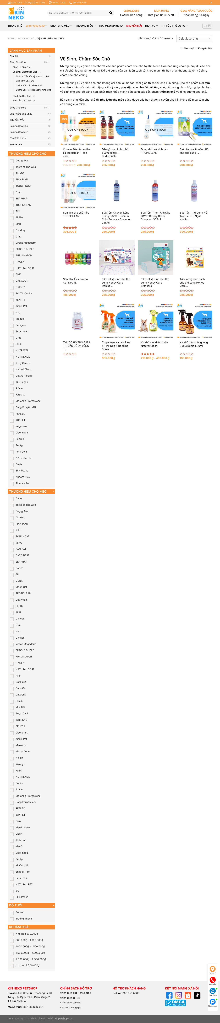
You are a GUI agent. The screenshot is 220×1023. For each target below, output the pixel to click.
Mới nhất (189, 48)
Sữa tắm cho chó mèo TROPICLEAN (76, 214)
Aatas (19, 498)
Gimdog (20, 230)
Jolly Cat (21, 840)
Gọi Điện (212, 984)
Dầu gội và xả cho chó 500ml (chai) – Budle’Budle (115, 153)
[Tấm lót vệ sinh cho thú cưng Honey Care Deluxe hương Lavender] (117, 257)
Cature (19, 568)
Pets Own (21, 451)
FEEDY (20, 217)
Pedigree (21, 325)
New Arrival (15, 144)
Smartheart (22, 331)
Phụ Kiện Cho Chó (22, 96)
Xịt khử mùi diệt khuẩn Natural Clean (154, 344)
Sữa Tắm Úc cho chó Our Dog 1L (75, 280)
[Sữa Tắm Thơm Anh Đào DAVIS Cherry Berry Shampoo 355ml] (155, 191)
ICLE (18, 530)
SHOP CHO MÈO (60, 25)
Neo (18, 631)
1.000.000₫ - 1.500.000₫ (30, 946)
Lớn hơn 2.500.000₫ (28, 965)
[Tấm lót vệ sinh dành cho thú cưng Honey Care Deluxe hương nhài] (194, 257)
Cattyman (21, 599)
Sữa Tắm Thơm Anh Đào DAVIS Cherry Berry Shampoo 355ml (155, 216)
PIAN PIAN (22, 179)
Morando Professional (28, 400)
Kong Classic (23, 363)
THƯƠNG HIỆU (84, 25)
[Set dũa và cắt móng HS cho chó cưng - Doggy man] (194, 127)
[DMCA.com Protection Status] (175, 1003)
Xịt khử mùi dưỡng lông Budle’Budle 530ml (194, 344)
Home (11, 38)
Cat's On (20, 688)
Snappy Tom (23, 871)
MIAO (19, 542)
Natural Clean (23, 369)
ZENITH (20, 299)
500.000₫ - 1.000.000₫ (29, 940)
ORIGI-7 (20, 287)
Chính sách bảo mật (70, 1002)
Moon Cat (21, 586)
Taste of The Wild (26, 166)
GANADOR (22, 280)
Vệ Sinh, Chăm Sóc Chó (25, 71)
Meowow (21, 745)
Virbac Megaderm (26, 242)
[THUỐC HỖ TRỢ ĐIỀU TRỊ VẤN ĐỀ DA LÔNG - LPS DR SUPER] (78, 321)
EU (17, 574)
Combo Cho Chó (18, 125)
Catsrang (21, 694)
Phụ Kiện (14, 56)
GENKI (19, 580)
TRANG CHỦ (15, 25)
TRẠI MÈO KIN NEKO (111, 25)
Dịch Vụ (150, 25)
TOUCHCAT (22, 536)
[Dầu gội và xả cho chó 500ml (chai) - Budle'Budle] (117, 127)
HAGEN (20, 261)
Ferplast (20, 394)
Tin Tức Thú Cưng (173, 25)
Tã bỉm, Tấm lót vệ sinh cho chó (32, 76)
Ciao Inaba (22, 432)
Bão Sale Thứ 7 (17, 138)
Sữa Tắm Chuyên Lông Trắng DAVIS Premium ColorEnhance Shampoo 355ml (116, 217)
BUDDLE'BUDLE (25, 249)
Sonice (19, 783)
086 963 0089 (131, 993)
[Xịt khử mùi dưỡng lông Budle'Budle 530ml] (194, 321)
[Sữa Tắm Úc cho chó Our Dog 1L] (78, 257)
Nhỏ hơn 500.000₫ (27, 933)
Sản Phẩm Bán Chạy (20, 113)
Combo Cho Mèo (18, 131)
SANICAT (21, 549)
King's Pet (21, 305)
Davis (19, 464)
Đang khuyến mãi (26, 802)
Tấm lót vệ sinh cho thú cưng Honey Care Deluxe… (116, 282)
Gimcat (20, 618)
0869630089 (131, 11)
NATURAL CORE (25, 268)
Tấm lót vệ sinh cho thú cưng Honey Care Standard (155, 282)
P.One (19, 388)
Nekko (19, 757)
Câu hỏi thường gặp (70, 1007)
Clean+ (20, 833)
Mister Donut (23, 751)
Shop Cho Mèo (17, 107)
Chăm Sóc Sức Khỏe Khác (29, 85)
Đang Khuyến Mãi (26, 407)
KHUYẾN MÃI (134, 25)
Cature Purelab (24, 375)
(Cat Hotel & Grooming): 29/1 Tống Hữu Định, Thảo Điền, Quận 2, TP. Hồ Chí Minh (30, 997)
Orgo (18, 337)
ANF (18, 274)
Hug (18, 312)
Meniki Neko (23, 827)
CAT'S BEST (22, 555)
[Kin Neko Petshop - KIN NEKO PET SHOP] (25, 13)
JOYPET (20, 419)
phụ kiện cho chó (132, 87)
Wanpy (20, 764)
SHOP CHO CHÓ (35, 25)
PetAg (19, 445)
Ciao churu (22, 732)
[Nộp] (111, 13)
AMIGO (20, 173)
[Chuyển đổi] (49, 62)
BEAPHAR (21, 198)
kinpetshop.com (64, 1018)
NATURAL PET (24, 457)
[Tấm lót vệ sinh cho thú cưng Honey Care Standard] (155, 257)
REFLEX (20, 413)
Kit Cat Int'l (22, 865)
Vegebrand (22, 426)
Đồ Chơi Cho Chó (22, 67)
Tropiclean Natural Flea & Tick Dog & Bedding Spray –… (116, 346)
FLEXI (19, 343)
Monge (20, 318)
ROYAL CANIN (24, 293)
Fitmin (19, 700)
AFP (18, 211)
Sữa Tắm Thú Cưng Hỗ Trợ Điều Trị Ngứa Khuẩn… (193, 216)
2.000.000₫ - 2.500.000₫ (31, 959)
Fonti (18, 192)
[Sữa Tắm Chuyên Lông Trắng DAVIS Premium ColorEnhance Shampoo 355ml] (117, 191)
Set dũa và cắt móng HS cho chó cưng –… (194, 151)
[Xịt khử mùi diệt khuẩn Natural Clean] (155, 321)
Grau (18, 236)
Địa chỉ (213, 973)
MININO (20, 707)
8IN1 (18, 223)
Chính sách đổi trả (70, 997)
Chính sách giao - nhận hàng (75, 992)
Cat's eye (21, 681)
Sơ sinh (20, 912)
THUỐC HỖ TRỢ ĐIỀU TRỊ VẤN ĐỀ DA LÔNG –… (76, 346)
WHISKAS (21, 719)
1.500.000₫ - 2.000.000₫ (30, 952)
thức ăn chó (167, 91)
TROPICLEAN (23, 204)
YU (17, 890)
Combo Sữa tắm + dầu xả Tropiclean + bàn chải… (76, 153)
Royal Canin (22, 713)
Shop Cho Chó (26, 38)
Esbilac (20, 438)
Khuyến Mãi (205, 48)
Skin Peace (22, 470)
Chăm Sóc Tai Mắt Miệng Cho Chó (33, 90)
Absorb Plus (23, 476)
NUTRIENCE (23, 356)
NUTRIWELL (23, 350)
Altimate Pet (23, 483)
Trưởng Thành (24, 918)
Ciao (18, 821)
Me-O (19, 846)
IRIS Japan (22, 381)
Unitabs (20, 637)
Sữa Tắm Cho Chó (25, 81)
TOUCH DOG (23, 185)
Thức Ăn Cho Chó (22, 100)
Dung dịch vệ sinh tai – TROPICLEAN (154, 151)
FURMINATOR (24, 255)
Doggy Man (22, 160)
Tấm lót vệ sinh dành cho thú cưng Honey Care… (192, 282)
